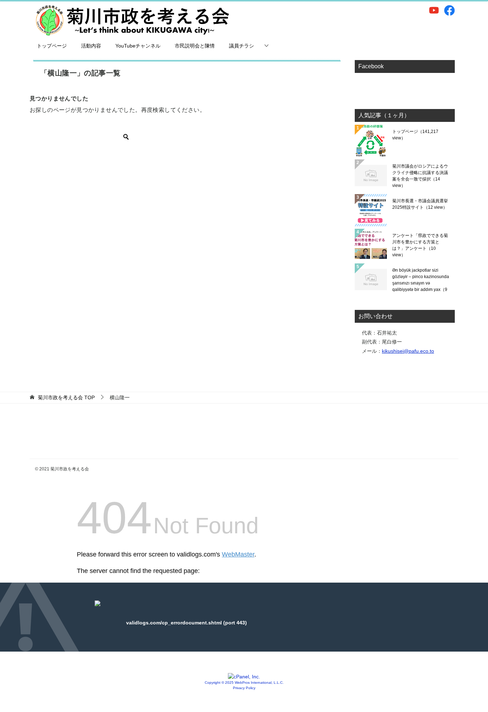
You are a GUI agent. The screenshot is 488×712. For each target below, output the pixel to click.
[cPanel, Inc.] (244, 676)
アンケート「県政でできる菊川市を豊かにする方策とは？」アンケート (420, 245)
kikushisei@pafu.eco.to (408, 351)
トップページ (52, 46)
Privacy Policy (244, 688)
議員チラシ (241, 46)
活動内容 (91, 46)
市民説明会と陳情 (195, 46)
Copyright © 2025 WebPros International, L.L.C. (244, 682)
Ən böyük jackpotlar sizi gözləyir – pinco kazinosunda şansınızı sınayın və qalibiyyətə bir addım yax (420, 280)
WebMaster (238, 554)
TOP (66, 397)
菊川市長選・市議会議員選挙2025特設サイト (420, 204)
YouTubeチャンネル (137, 46)
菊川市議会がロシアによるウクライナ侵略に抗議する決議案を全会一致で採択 (420, 176)
